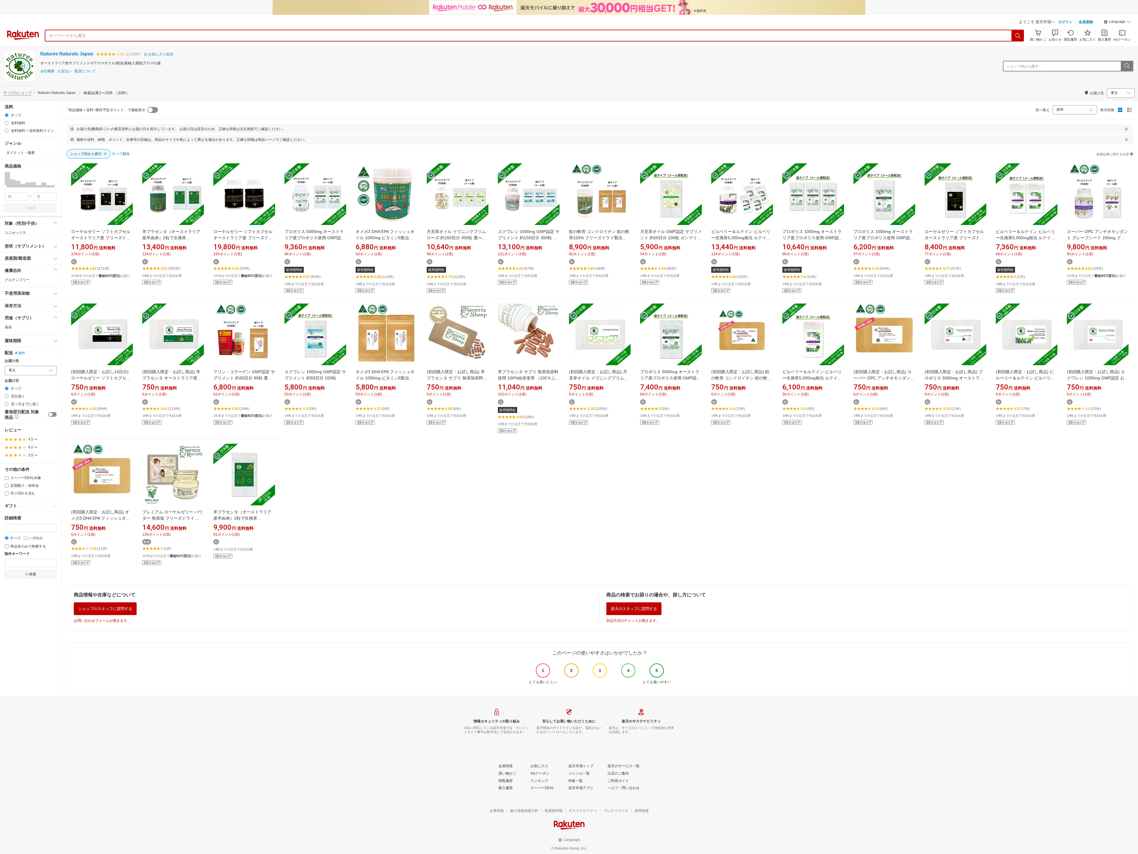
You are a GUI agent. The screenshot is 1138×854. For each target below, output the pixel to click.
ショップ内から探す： (1024, 66)
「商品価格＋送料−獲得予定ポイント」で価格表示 (105, 110)
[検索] (1018, 35)
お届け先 (12, 361)
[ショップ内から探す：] (1127, 66)
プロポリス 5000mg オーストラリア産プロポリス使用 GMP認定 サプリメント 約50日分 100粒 (670, 378)
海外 (21, 353)
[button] (1117, 22)
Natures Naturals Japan (66, 53)
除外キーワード (17, 554)
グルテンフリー (17, 280)
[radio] (7, 115)
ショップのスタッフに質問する (105, 608)
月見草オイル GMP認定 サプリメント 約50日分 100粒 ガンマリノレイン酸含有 (671, 237)
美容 (8, 327)
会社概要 (47, 71)
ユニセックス (15, 233)
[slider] (5, 187)
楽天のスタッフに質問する (634, 608)
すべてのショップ (17, 93)
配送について (85, 71)
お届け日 (12, 381)
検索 (32, 208)
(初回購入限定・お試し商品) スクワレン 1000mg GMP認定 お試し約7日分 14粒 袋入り (1098, 378)
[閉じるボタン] (1126, 129)
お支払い (64, 71)
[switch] (52, 414)
